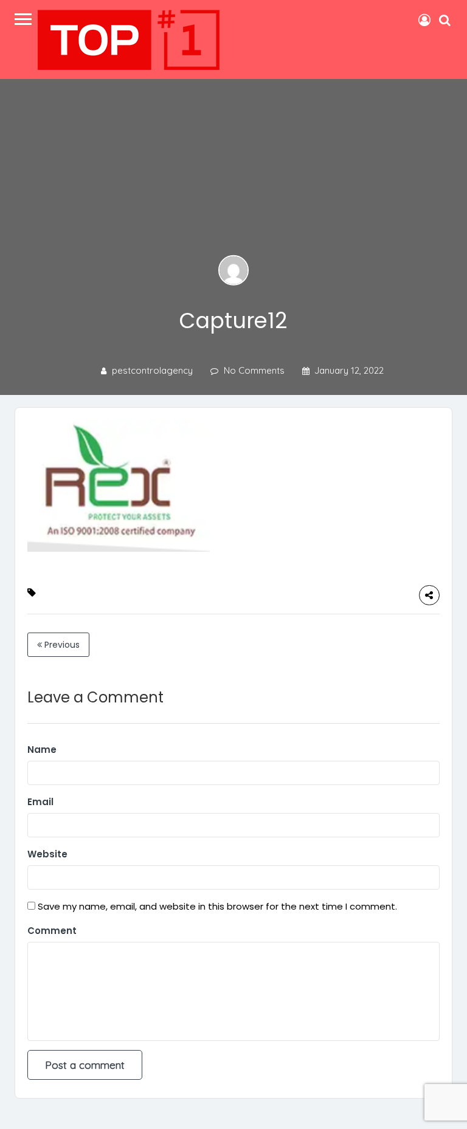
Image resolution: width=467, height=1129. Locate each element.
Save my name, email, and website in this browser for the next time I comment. (217, 906)
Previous (61, 645)
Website (47, 854)
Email (40, 801)
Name (42, 749)
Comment (52, 930)
